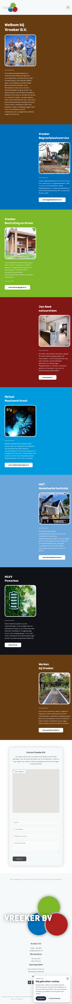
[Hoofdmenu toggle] (68, 7)
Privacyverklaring (54, 998)
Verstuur (19, 859)
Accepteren (41, 998)
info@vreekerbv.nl (36, 951)
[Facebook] (29, 982)
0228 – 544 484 (36, 948)
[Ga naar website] (67, 978)
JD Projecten (18, 999)
